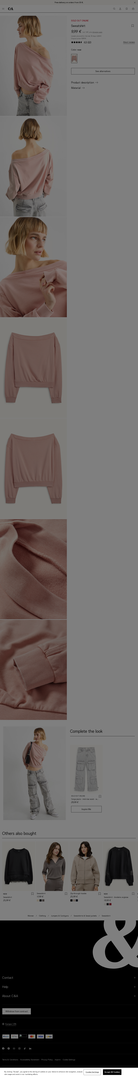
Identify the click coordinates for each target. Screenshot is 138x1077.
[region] (69, 1072)
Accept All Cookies (112, 1072)
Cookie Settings (92, 1072)
